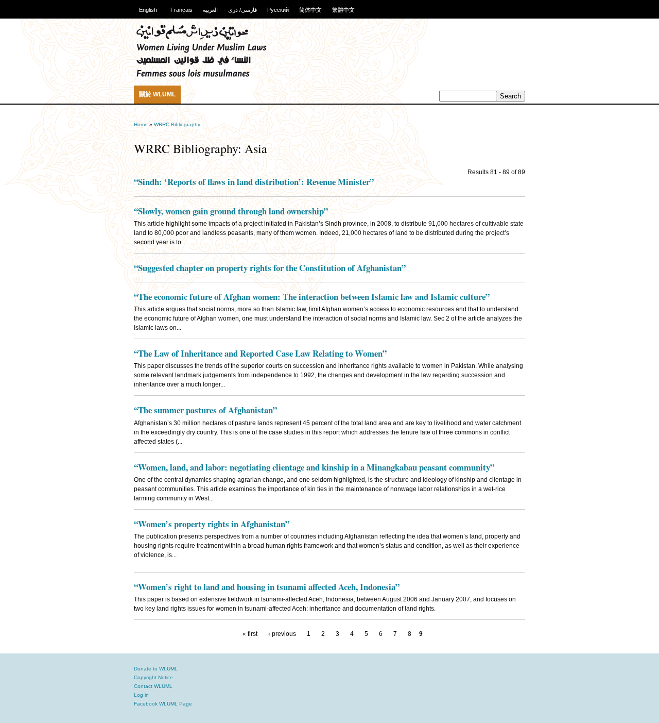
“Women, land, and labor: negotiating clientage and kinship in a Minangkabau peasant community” (314, 467)
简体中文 (310, 10)
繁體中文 (343, 10)
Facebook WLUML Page (163, 704)
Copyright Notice (153, 677)
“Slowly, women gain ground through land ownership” (231, 211)
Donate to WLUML (156, 668)
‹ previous (282, 633)
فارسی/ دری (242, 10)
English (148, 10)
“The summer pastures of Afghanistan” (205, 409)
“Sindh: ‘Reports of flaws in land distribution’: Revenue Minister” (254, 181)
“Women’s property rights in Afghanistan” (211, 523)
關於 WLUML (157, 94)
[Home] (201, 75)
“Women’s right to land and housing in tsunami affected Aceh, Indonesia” (267, 586)
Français (181, 10)
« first (249, 633)
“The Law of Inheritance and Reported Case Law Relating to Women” (260, 353)
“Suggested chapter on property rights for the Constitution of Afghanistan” (270, 267)
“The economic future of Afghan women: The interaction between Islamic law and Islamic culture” (312, 296)
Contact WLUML (153, 686)
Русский (278, 10)
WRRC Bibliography (177, 124)
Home (141, 124)
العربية (210, 10)
